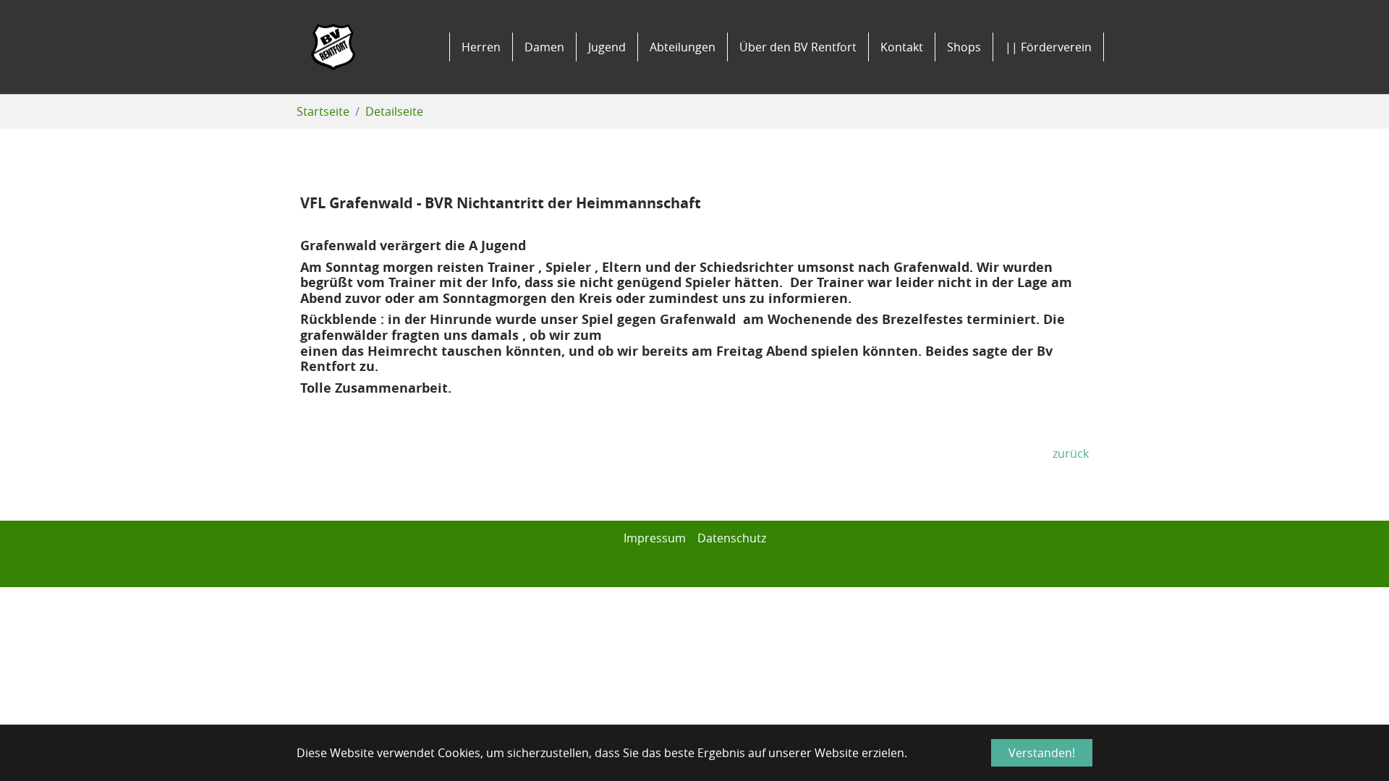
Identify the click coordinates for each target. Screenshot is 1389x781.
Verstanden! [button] (1041, 753)
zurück (1071, 453)
